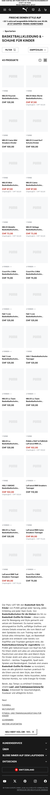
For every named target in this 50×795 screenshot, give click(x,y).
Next (4, 700)
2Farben (29, 481)
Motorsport (8, 709)
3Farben (5, 267)
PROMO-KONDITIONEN (33, 24)
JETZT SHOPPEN (14, 24)
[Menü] (4, 9)
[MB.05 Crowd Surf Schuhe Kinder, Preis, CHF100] (37, 129)
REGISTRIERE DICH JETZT (25, 5)
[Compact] (40, 60)
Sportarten (10, 31)
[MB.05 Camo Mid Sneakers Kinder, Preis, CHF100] (13, 129)
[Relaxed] (45, 60)
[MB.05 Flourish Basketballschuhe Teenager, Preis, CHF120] (13, 84)
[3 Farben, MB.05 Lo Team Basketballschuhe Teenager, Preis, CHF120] (13, 387)
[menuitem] (4, 781)
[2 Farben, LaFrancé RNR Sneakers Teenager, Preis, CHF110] (37, 474)
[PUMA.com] (25, 9)
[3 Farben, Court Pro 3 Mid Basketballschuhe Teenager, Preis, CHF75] (13, 260)
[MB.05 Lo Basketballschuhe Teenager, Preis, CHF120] (13, 430)
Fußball (6, 705)
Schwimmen (7, 720)
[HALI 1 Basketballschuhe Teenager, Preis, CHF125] (37, 345)
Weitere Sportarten (12, 724)
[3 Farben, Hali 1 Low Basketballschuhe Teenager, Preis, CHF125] (13, 303)
